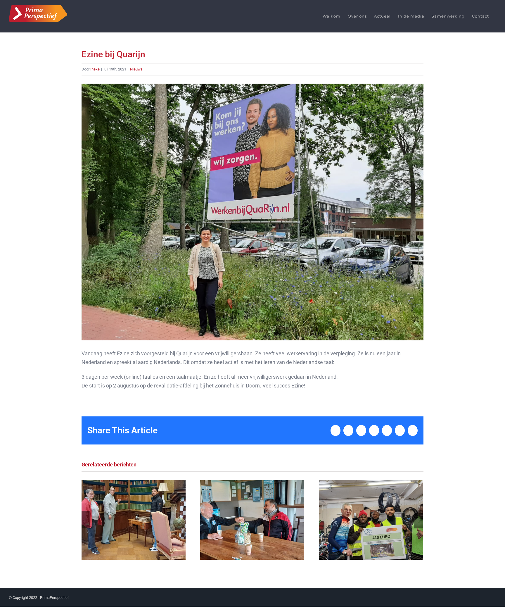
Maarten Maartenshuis (133, 519)
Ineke (95, 69)
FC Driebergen (252, 519)
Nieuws (136, 69)
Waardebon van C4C (370, 519)
